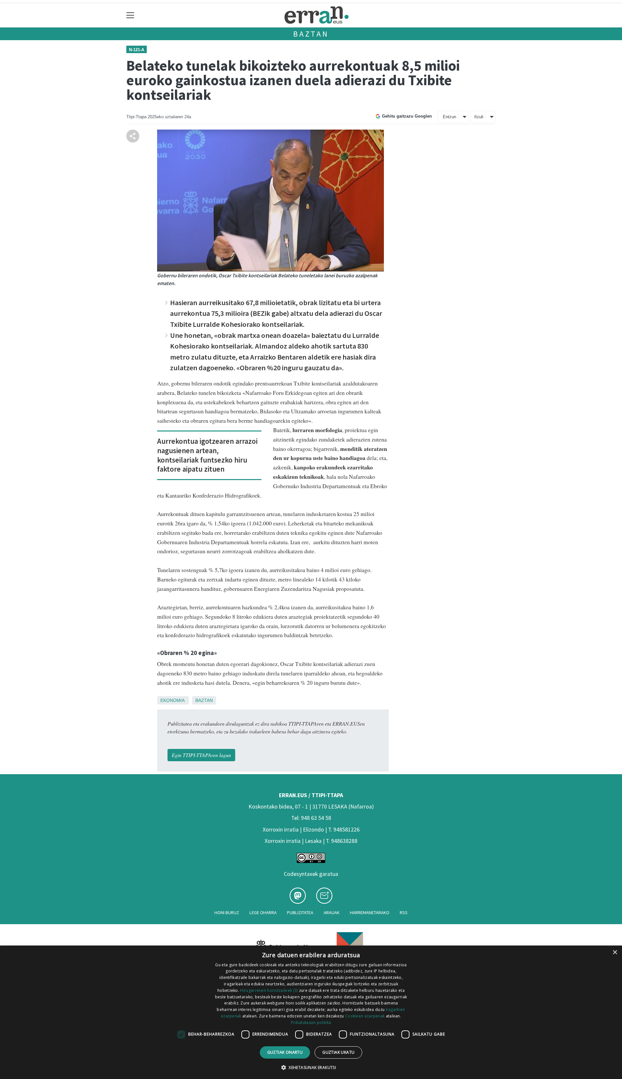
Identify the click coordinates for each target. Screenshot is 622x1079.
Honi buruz (226, 912)
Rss (404, 912)
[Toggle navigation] (130, 15)
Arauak (332, 912)
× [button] (614, 952)
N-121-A (136, 49)
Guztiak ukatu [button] (338, 1052)
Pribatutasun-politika (311, 1022)
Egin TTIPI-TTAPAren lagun (201, 755)
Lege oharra (263, 912)
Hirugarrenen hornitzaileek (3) (269, 990)
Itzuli (478, 116)
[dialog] (311, 1012)
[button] (311, 1067)
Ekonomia (172, 700)
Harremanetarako (369, 912)
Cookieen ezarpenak (365, 1016)
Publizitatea (300, 912)
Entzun (449, 116)
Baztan (311, 34)
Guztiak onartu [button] (285, 1052)
